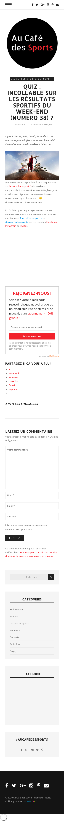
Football (14, 616)
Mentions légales (42, 797)
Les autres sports (23, 79)
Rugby (13, 651)
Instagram (10, 225)
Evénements (16, 609)
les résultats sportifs (20, 186)
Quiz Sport (45, 79)
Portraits (14, 637)
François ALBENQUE (42, 124)
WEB (32, 801)
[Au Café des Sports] (32, 43)
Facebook (51, 222)
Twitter (23, 225)
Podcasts (15, 630)
